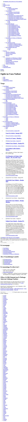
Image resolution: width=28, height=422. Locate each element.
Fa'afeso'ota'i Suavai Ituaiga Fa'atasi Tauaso (17, 19)
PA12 (9, 48)
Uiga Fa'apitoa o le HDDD (13, 34)
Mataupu (7, 55)
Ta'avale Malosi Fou (10, 62)
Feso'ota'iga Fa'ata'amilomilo (12, 20)
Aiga (4, 3)
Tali (4, 56)
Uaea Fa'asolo (9, 10)
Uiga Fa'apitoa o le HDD (13, 29)
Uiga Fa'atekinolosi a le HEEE (14, 35)
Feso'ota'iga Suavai (10, 14)
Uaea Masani (8, 7)
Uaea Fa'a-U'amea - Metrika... (14, 138)
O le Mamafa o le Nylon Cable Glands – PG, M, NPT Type (14, 156)
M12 (9, 22)
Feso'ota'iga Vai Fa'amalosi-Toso (15, 16)
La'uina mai (5, 66)
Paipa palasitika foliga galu (11, 47)
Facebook (10, 260)
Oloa (4, 6)
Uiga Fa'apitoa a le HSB (13, 30)
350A (9, 41)
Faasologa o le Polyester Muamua (15, 45)
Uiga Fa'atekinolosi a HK (13, 32)
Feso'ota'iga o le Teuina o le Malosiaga (14, 37)
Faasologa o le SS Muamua (14, 46)
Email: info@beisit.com (8, 272)
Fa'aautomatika (9, 60)
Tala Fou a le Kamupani (11, 53)
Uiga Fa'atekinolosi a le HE (14, 26)
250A (9, 40)
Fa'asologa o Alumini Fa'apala (14, 43)
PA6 (9, 49)
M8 (9, 21)
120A (9, 39)
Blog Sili (16, 289)
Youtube (9, 259)
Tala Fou (5, 50)
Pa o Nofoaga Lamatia (10, 42)
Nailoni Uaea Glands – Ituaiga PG (15, 143)
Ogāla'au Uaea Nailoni (13, 8)
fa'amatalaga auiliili (14, 175)
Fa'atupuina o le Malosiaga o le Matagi (14, 57)
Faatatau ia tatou (6, 5)
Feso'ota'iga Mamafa (10, 23)
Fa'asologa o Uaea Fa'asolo (14, 12)
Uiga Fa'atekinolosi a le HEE (14, 27)
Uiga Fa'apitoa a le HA (13, 25)
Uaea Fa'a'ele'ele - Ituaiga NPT (14, 133)
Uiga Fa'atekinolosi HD (13, 28)
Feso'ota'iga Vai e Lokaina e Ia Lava (15, 17)
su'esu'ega (8, 175)
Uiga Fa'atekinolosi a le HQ (14, 33)
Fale (9, 36)
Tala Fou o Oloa (9, 54)
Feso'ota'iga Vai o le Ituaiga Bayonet (15, 15)
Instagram (10, 264)
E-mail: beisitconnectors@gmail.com (12, 283)
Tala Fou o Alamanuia (10, 52)
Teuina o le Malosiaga (10, 63)
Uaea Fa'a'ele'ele (11, 9)
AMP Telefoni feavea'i (18, 288)
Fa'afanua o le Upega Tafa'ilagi (7, 288)
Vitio (4, 65)
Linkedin (10, 261)
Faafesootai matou (7, 67)
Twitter (8, 263)
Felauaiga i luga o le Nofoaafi (12, 61)
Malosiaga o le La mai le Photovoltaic (13, 59)
